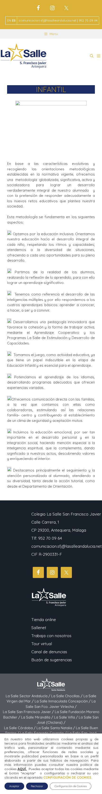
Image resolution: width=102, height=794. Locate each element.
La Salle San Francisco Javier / (29, 712)
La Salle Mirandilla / (37, 717)
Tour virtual (41, 643)
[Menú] (98, 56)
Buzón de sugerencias (51, 659)
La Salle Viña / (66, 717)
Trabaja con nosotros (51, 635)
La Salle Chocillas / (67, 696)
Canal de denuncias (49, 651)
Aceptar (14, 786)
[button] (91, 56)
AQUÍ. (22, 769)
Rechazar (37, 786)
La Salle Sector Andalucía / (28, 696)
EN (9, 20)
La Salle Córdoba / (20, 728)
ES (13, 20)
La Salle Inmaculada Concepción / (63, 701)
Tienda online (43, 619)
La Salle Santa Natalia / (56, 728)
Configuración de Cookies (71, 786)
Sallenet (38, 627)
